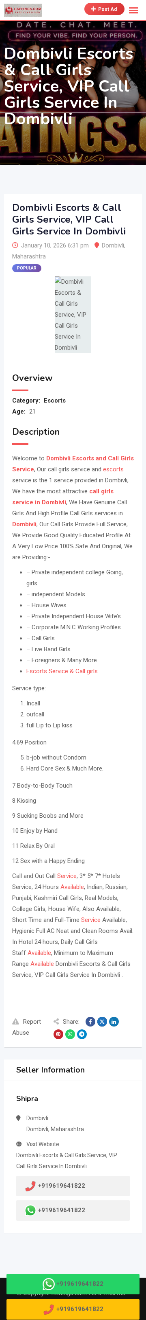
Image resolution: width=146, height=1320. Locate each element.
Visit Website (42, 1144)
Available (72, 887)
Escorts (55, 400)
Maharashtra (29, 256)
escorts (113, 469)
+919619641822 (61, 1210)
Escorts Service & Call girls (62, 671)
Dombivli (113, 245)
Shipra (27, 1098)
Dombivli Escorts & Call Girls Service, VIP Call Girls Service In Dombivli (66, 1160)
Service (67, 876)
